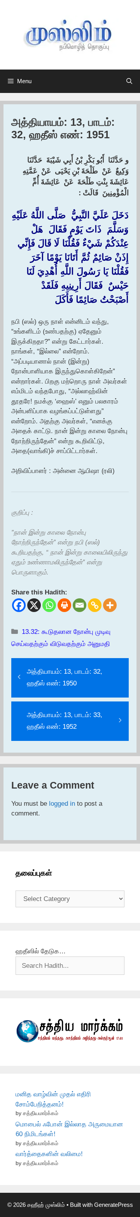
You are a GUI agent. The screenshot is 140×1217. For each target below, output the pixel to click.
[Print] (64, 605)
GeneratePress (113, 1204)
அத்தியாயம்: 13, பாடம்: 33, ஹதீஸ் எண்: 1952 (64, 721)
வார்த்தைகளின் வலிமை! (49, 1154)
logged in (62, 803)
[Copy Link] (95, 605)
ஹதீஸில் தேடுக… (41, 951)
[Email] (79, 605)
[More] (110, 605)
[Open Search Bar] (129, 81)
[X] (34, 605)
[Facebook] (19, 605)
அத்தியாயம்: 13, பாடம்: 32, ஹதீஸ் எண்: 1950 (64, 677)
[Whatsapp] (49, 605)
